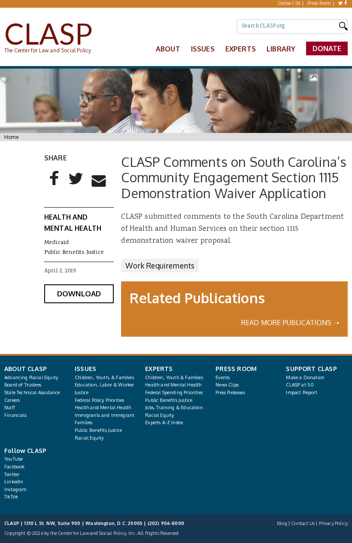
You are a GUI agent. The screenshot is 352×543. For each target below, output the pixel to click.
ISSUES (85, 368)
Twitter (11, 474)
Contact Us (289, 3)
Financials (15, 415)
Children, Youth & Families (174, 377)
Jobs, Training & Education (174, 407)
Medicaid (56, 242)
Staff (9, 407)
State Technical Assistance (32, 392)
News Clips (227, 385)
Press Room (319, 3)
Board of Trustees (22, 385)
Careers (12, 400)
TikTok (11, 497)
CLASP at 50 (300, 385)
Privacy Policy (333, 523)
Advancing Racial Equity (31, 377)
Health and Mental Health (103, 407)
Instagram (15, 489)
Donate (327, 48)
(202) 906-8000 (166, 523)
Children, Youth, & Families (104, 377)
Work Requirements (159, 265)
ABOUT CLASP (25, 368)
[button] (54, 185)
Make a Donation (305, 377)
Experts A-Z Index (164, 422)
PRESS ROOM (236, 368)
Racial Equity (89, 438)
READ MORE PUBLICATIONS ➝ (290, 322)
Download (79, 293)
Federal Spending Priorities (174, 392)
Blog (282, 523)
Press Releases (230, 392)
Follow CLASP (25, 450)
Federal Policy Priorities (99, 400)
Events (222, 377)
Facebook (14, 467)
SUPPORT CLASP (311, 368)
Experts (240, 49)
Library (281, 49)
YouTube (13, 459)
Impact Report (301, 392)
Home (11, 137)
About (168, 49)
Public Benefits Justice (74, 252)
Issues (203, 49)
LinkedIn (13, 482)
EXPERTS (159, 368)
